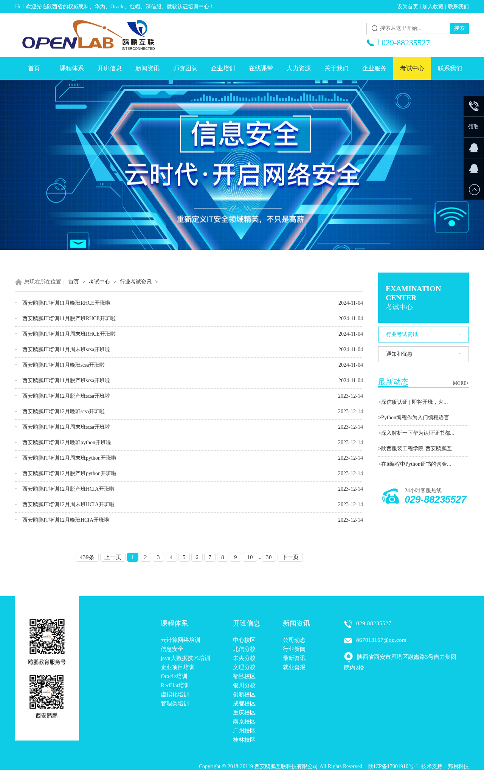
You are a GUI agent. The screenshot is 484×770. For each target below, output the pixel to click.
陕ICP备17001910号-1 (393, 766)
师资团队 (185, 68)
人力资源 (299, 68)
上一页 (112, 557)
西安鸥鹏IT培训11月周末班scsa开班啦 (62, 349)
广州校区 (244, 731)
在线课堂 (261, 68)
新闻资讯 (147, 68)
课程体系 (72, 68)
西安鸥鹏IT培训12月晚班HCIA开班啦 (62, 520)
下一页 (290, 557)
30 (269, 557)
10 (250, 557)
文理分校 (244, 667)
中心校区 (244, 640)
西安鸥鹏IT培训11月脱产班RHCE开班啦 (65, 318)
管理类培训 (175, 703)
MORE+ (461, 383)
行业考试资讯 (423, 334)
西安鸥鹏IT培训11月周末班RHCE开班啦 (65, 334)
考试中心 (412, 68)
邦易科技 (458, 766)
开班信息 (110, 68)
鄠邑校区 (244, 676)
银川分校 (244, 685)
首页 (34, 68)
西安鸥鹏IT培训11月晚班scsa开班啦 (60, 365)
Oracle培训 (174, 676)
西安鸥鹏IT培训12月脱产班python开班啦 (65, 473)
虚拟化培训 (175, 694)
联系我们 (458, 6)
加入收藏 (433, 6)
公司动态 (294, 640)
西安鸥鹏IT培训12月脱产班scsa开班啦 (62, 396)
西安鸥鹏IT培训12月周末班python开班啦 (65, 458)
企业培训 (223, 68)
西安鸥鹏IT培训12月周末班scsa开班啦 (62, 427)
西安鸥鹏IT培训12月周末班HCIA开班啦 (65, 504)
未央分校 (244, 658)
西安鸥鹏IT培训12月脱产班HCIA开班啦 (65, 489)
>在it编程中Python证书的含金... (414, 464)
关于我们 (336, 68)
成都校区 (244, 703)
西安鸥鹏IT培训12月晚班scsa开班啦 (60, 411)
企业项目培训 (178, 667)
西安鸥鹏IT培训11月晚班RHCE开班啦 (62, 303)
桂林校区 (244, 740)
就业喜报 (294, 667)
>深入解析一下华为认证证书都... (416, 433)
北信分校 (244, 649)
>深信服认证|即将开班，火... (413, 402)
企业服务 (374, 68)
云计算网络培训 (180, 640)
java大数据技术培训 (185, 658)
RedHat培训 (175, 685)
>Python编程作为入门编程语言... (416, 417)
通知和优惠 (423, 354)
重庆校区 (244, 713)
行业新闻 (294, 649)
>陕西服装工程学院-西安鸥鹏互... (417, 448)
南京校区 (244, 722)
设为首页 (407, 6)
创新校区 (244, 694)
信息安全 (172, 649)
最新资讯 (294, 658)
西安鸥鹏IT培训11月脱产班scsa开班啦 (62, 380)
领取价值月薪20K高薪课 (473, 130)
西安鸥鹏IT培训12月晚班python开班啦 (63, 442)
